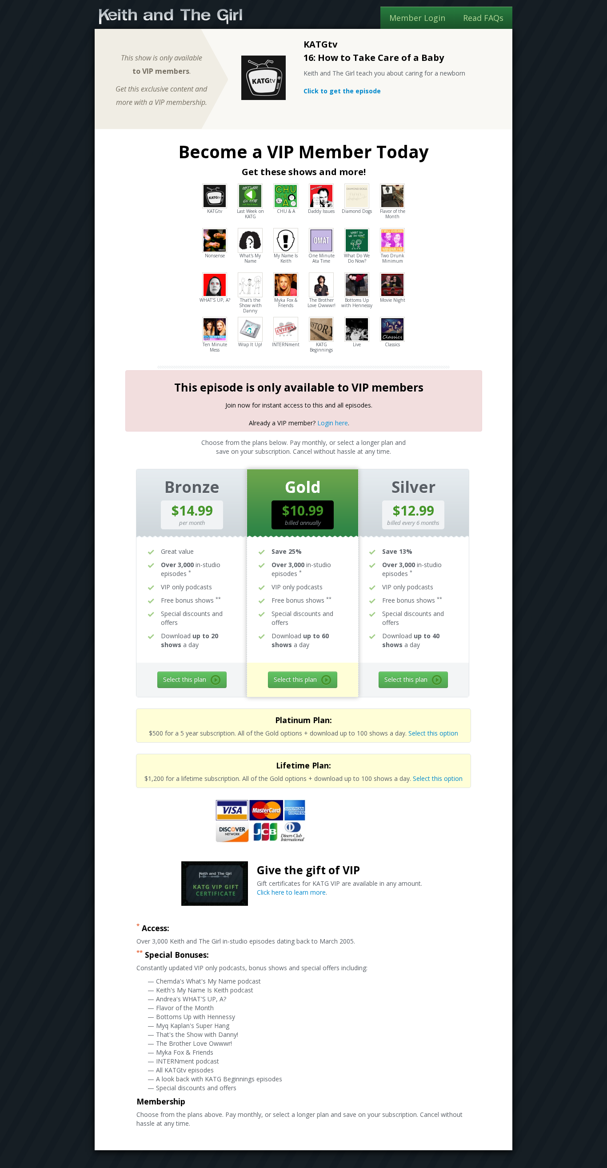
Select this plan (184, 679)
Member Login (417, 17)
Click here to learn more (291, 892)
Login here (332, 423)
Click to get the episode (342, 91)
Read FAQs (483, 17)
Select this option (433, 733)
